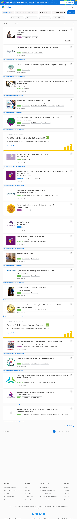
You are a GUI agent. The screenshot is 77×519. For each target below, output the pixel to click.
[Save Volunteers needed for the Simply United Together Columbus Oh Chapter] (71, 304)
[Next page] (72, 431)
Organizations (7, 493)
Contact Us (67, 493)
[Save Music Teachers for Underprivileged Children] (71, 287)
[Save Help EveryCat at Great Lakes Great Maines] (71, 189)
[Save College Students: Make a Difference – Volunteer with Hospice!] (71, 47)
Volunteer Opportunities (10, 487)
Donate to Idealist (68, 500)
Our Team (66, 490)
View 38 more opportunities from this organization (13, 353)
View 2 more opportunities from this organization (13, 217)
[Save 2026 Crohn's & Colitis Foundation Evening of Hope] (71, 100)
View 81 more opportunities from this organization (13, 282)
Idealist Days (7, 500)
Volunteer (32, 7)
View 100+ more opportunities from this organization (14, 59)
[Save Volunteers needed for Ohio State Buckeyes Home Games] (71, 391)
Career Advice (28, 500)
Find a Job (24, 7)
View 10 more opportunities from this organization (13, 248)
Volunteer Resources (9, 497)
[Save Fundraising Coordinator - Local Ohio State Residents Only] (71, 204)
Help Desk (66, 497)
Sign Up (73, 7)
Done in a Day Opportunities (11, 490)
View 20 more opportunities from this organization (13, 316)
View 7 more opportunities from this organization (13, 95)
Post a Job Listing (44, 487)
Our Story (66, 487)
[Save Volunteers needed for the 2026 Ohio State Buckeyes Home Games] (71, 117)
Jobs (26, 487)
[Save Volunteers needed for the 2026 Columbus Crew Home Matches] (71, 408)
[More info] (45, 12)
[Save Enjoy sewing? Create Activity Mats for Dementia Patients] (71, 270)
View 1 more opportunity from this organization (12, 112)
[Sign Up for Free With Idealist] (38, 141)
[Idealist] (6, 7)
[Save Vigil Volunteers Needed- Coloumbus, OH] (71, 236)
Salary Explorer (29, 497)
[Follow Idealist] (33, 514)
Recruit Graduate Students (46, 500)
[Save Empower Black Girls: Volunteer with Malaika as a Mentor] (71, 358)
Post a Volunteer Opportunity (47, 490)
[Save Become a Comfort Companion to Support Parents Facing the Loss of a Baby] (71, 64)
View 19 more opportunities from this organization (13, 185)
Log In (68, 7)
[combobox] (26, 12)
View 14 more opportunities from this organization (13, 129)
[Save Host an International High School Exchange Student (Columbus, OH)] (71, 341)
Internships (28, 490)
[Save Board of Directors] (71, 221)
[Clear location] (49, 12)
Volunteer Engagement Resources (48, 497)
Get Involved (16, 7)
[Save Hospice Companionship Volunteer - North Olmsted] (71, 153)
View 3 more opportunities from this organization (13, 370)
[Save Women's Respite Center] (71, 253)
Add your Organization (45, 493)
